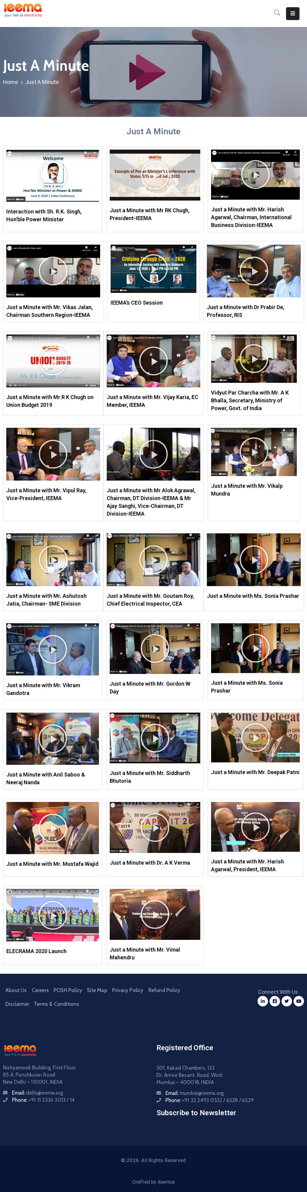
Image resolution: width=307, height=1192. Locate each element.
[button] (53, 176)
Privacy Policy (128, 990)
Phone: (43, 1100)
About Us (16, 990)
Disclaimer (17, 1004)
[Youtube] (299, 1001)
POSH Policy (68, 990)
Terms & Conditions (56, 1004)
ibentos (166, 1182)
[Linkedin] (263, 1001)
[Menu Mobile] (293, 13)
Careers (40, 990)
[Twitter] (287, 1001)
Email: (37, 1093)
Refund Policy (164, 990)
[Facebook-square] (275, 1001)
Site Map (97, 990)
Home (10, 82)
